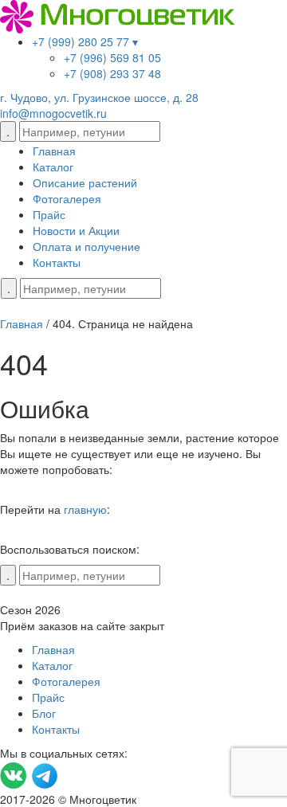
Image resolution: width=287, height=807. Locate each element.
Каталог (53, 166)
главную (85, 509)
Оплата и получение (86, 246)
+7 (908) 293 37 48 (112, 73)
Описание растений (85, 182)
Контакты (57, 262)
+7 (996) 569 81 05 (112, 57)
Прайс (49, 214)
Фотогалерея (67, 198)
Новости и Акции (76, 230)
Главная (54, 151)
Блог (44, 713)
